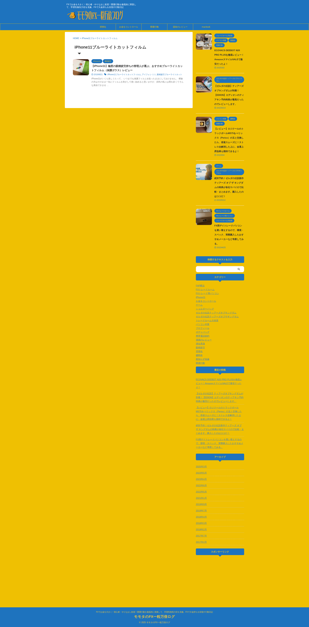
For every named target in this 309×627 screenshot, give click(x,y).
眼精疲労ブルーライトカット (169, 74)
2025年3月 (201, 466)
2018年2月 (201, 529)
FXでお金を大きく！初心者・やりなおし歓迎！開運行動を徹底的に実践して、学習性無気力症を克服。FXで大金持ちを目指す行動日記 (154, 612)
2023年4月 (201, 479)
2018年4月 (201, 517)
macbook (206, 27)
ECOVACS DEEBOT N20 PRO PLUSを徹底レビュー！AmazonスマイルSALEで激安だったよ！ (219, 383)
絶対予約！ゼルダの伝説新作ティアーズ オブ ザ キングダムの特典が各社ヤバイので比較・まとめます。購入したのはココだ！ (229, 187)
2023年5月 (201, 473)
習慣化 (103, 27)
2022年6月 (201, 485)
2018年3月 (201, 523)
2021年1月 (201, 498)
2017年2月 (201, 542)
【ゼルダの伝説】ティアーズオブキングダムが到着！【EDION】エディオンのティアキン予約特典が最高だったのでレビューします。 (229, 95)
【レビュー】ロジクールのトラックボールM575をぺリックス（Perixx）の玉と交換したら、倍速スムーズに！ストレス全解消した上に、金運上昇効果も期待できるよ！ (219, 413)
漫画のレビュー (180, 27)
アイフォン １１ (149, 74)
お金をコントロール (128, 27)
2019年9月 (201, 504)
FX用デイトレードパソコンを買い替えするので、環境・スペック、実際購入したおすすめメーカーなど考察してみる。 (229, 234)
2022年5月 (201, 491)
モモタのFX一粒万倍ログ (154, 617)
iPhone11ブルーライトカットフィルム (124, 74)
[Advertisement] (220, 578)
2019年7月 (201, 510)
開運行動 (154, 27)
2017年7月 (201, 535)
